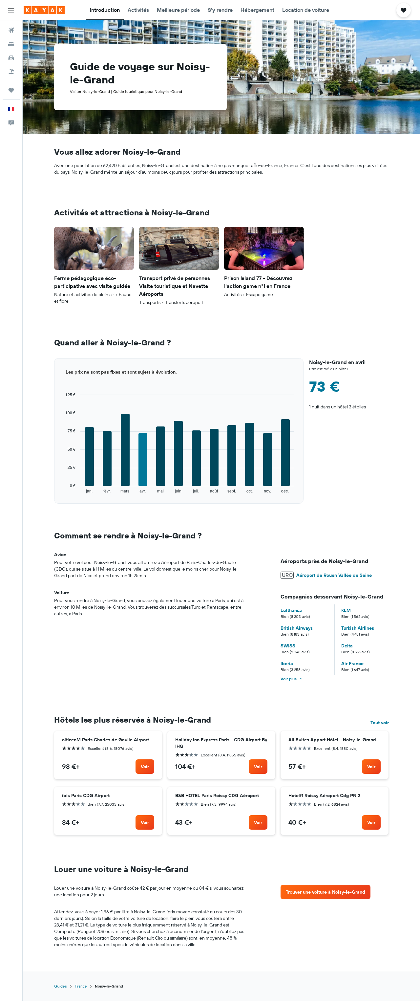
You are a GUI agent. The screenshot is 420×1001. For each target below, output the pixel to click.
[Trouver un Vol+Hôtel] (11, 71)
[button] (11, 10)
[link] (145, 766)
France (81, 986)
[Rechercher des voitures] (11, 57)
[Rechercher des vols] (11, 30)
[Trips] (11, 90)
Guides (60, 986)
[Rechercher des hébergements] (11, 44)
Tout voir (379, 723)
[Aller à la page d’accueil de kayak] (44, 10)
